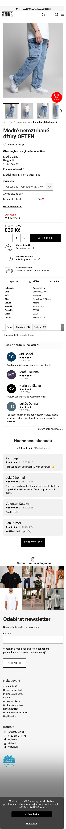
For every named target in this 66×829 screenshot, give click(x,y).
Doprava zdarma (24, 256)
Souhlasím (33, 814)
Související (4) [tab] (23, 327)
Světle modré (39, 317)
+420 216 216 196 (17, 735)
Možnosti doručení (12, 206)
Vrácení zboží (23, 245)
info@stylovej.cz (16, 732)
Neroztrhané (38, 299)
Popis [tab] (9, 327)
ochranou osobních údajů (32, 652)
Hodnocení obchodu (33, 440)
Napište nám (9, 716)
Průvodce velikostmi (13, 694)
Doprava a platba (11, 701)
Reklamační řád (11, 709)
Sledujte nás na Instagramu (34, 563)
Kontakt (7, 697)
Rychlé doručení (24, 267)
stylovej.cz (13, 739)
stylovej (12, 743)
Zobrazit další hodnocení (49, 429)
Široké (48, 299)
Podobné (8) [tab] (40, 327)
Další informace (38, 807)
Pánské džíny (39, 288)
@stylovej (13, 747)
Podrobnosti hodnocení (45, 122)
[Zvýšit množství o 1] (24, 238)
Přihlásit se (15, 663)
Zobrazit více (33, 542)
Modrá (36, 303)
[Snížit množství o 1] (9, 238)
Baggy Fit (37, 295)
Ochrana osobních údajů (15, 712)
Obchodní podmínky (13, 705)
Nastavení (31, 823)
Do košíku (47, 238)
